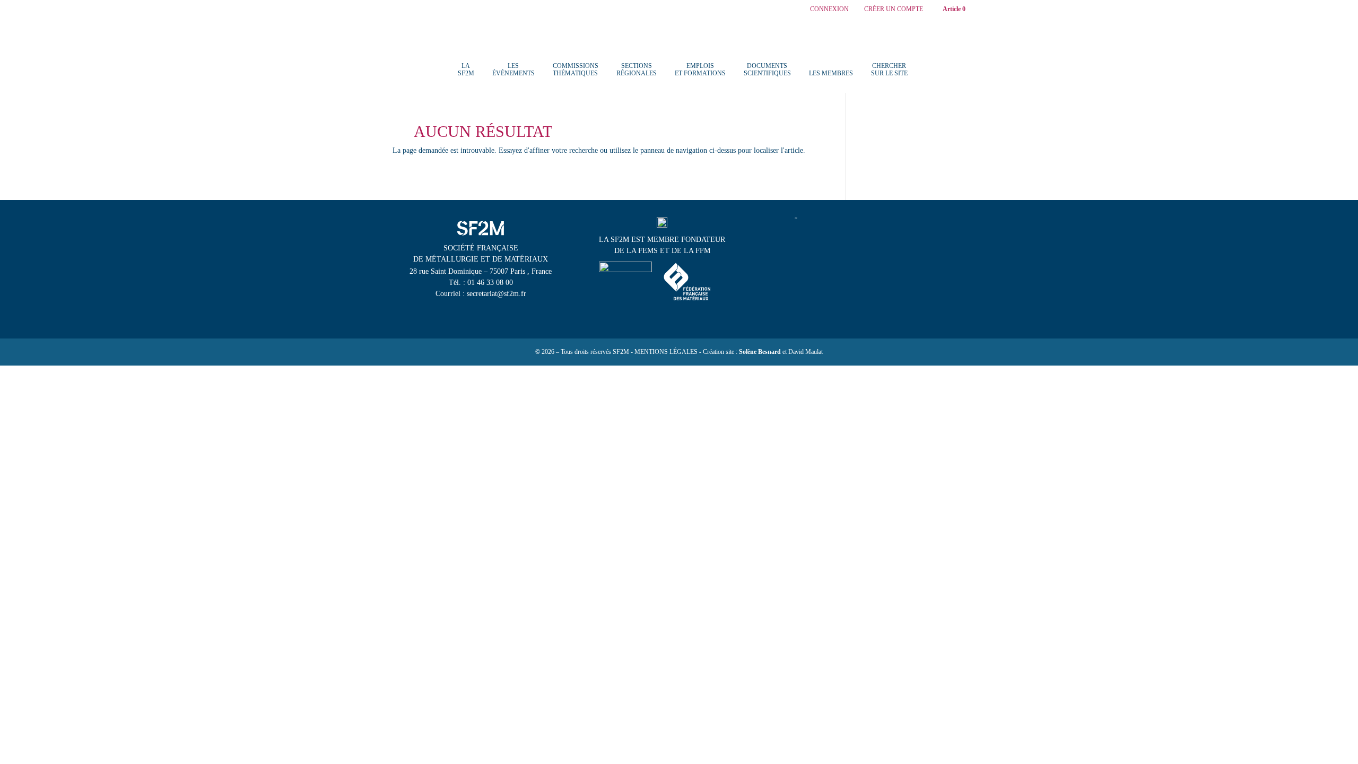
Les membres (831, 73)
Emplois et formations (700, 69)
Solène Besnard (760, 351)
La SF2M (466, 69)
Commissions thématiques (575, 69)
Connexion (829, 9)
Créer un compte (893, 9)
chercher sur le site (889, 69)
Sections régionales (636, 69)
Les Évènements (513, 69)
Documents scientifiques (767, 69)
